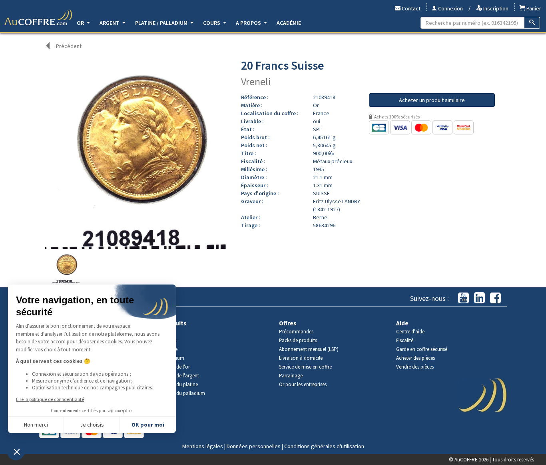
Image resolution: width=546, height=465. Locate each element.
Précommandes (296, 331)
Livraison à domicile (301, 358)
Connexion (450, 8)
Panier (533, 8)
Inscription (495, 8)
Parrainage (291, 375)
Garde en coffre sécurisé (421, 349)
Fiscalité (404, 340)
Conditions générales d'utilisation (324, 446)
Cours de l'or (176, 366)
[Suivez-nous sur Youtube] (463, 298)
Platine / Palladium (162, 22)
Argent (110, 22)
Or (81, 22)
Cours (212, 22)
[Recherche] (532, 23)
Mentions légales (202, 446)
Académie (289, 22)
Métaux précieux (332, 161)
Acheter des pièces (415, 358)
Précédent (69, 46)
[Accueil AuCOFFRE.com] (38, 18)
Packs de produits (298, 340)
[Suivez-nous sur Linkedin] (479, 298)
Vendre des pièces (415, 366)
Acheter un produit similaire (432, 100)
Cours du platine (180, 384)
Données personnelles (254, 446)
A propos (249, 22)
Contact (410, 8)
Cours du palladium (183, 393)
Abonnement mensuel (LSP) (309, 349)
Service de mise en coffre (305, 366)
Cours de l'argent (180, 375)
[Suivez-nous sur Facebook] (495, 298)
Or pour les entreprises (303, 384)
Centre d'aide (410, 331)
